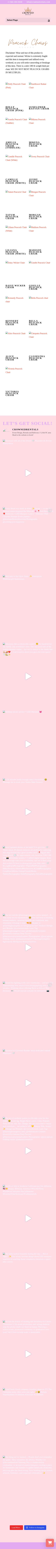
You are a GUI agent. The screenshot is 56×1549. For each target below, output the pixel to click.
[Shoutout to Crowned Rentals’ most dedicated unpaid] (28, 1082)
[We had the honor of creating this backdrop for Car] (28, 1354)
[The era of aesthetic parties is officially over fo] (28, 1150)
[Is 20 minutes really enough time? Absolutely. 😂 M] (28, 812)
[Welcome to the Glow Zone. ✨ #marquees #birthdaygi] (28, 608)
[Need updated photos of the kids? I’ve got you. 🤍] (28, 879)
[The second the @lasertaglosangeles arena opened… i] (28, 947)
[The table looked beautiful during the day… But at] (28, 1286)
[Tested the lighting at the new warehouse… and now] (28, 1015)
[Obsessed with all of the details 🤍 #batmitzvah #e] (28, 473)
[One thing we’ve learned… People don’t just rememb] (28, 1489)
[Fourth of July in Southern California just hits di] (28, 1218)
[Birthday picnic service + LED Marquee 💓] (28, 744)
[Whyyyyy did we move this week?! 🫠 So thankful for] (28, 676)
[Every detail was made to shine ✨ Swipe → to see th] (28, 540)
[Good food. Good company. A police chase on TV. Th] (28, 1421)
